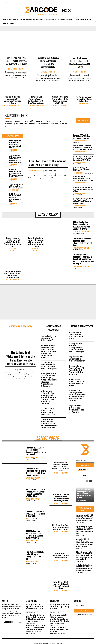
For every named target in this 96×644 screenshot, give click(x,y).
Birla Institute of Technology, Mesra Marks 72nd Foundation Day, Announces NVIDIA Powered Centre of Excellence (77, 396)
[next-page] (22, 383)
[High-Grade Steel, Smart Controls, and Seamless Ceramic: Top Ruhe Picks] (61, 516)
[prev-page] (18, 383)
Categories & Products (16, 69)
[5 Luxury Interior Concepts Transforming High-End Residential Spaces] (90, 380)
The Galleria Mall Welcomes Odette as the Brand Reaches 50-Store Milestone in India (48, 62)
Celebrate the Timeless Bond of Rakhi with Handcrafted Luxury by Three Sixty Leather (61, 498)
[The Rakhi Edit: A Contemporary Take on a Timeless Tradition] (61, 544)
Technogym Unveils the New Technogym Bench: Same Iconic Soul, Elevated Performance (12, 274)
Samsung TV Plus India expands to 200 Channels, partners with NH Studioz (16, 61)
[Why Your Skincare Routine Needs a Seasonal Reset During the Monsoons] (90, 407)
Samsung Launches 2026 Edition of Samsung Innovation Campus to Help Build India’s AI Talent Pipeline (77, 348)
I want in (83, 465)
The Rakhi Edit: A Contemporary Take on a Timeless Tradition (60, 556)
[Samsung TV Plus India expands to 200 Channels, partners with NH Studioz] (16, 46)
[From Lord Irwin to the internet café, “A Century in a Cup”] (48, 147)
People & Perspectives (57, 611)
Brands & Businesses (36, 171)
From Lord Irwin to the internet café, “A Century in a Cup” (47, 163)
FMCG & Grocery (83, 103)
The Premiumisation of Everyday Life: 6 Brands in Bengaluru (84, 99)
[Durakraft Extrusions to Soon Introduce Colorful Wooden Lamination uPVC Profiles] (79, 46)
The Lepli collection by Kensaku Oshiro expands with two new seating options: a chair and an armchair (36, 242)
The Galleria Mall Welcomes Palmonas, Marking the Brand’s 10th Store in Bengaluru (49, 366)
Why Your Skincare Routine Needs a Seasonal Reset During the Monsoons (76, 409)
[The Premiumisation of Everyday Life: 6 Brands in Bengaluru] (83, 90)
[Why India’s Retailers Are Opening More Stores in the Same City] (90, 358)
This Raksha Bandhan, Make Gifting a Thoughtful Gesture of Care (83, 189)
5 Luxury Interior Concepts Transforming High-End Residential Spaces (77, 382)
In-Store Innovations (12, 280)
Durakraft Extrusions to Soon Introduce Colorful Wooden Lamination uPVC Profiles (79, 62)
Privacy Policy (81, 470)
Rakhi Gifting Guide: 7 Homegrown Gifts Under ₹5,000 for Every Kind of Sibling (61, 585)
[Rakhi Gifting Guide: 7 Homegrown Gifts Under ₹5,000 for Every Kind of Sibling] (61, 573)
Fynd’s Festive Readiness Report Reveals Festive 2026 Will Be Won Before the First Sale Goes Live (84, 567)
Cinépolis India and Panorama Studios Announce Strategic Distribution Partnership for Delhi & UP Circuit (49, 424)
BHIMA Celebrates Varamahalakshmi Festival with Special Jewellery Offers (15, 197)
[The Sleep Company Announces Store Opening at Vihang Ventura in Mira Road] (62, 409)
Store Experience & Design (12, 249)
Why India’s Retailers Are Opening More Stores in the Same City (77, 359)
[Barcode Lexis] (12, 622)
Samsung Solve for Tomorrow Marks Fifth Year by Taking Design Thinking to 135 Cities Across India (76, 370)
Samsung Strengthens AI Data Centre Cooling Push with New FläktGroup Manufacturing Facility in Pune (84, 529)
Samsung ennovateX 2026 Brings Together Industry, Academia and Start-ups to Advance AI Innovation (84, 517)
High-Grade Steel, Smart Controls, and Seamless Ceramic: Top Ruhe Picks (60, 527)
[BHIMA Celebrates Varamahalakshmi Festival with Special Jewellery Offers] (5, 196)
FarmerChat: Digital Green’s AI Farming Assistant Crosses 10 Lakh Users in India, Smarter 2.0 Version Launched (84, 542)
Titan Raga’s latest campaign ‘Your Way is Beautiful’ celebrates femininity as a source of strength (83, 200)
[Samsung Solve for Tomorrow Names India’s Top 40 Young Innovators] (90, 333)
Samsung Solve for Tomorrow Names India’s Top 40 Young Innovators (76, 335)
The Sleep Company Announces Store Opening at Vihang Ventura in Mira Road (48, 411)
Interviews (53, 634)
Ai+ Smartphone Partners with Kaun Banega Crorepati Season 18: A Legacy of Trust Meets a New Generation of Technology (48, 397)
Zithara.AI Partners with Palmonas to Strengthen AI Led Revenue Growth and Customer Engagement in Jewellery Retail (84, 555)
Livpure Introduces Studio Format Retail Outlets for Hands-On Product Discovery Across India (12, 242)
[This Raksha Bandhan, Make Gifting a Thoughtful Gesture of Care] (60, 244)
